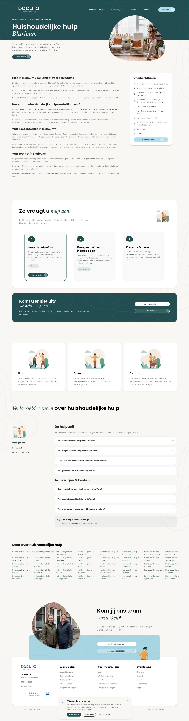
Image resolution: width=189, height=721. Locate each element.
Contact (146, 10)
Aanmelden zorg (96, 10)
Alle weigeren (89, 715)
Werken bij (115, 10)
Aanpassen (106, 715)
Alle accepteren (74, 715)
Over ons (132, 10)
